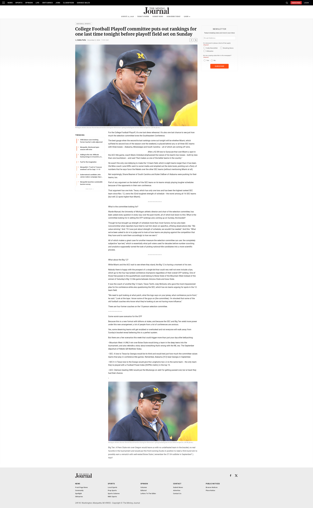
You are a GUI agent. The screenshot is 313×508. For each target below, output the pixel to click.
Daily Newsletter (212, 48)
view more (89, 189)
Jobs (58, 3)
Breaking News (228, 48)
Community (79, 490)
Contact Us (177, 493)
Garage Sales (83, 3)
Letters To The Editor (148, 493)
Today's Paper (143, 16)
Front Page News (81, 487)
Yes (207, 60)
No (215, 60)
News (10, 3)
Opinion (29, 3)
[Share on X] (196, 40)
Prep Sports (112, 490)
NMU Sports (112, 496)
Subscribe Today (173, 16)
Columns (143, 487)
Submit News (157, 16)
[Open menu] (3, 2)
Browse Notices (212, 487)
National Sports (84, 24)
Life (37, 3)
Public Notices (213, 484)
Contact (177, 484)
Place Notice (210, 490)
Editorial (143, 490)
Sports (18, 3)
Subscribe (296, 3)
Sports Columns (114, 493)
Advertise (176, 490)
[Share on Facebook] (191, 40)
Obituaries (47, 3)
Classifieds (68, 3)
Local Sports (112, 487)
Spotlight (78, 493)
